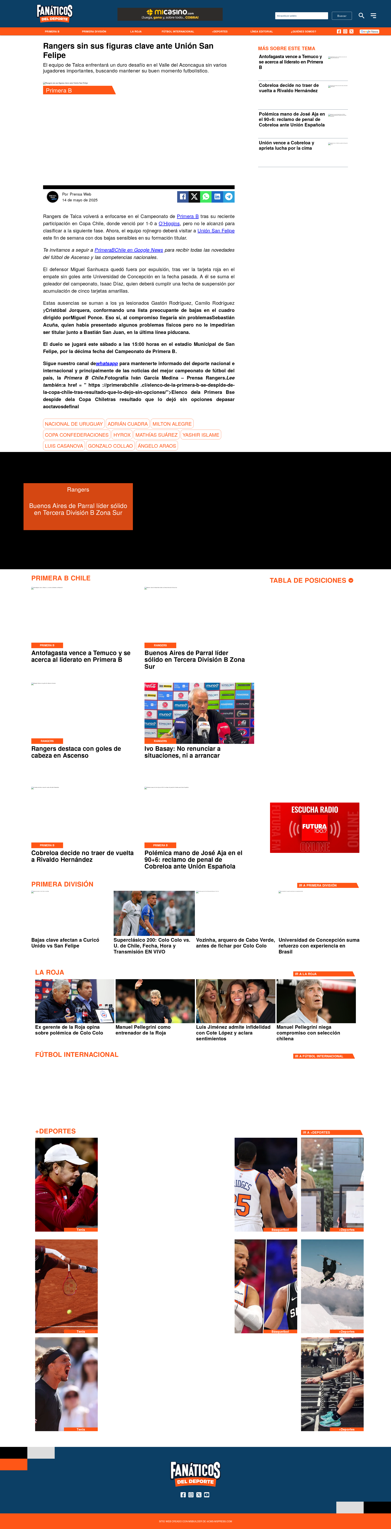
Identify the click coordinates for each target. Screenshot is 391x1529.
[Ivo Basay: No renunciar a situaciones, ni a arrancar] (199, 743)
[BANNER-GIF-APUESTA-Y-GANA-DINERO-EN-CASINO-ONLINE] (170, 20)
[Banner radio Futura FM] (315, 852)
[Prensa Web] (52, 202)
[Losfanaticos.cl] (362, 15)
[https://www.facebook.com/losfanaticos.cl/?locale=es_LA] (339, 31)
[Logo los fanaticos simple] (54, 26)
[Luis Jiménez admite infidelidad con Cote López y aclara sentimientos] (235, 1022)
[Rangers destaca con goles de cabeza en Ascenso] (43, 683)
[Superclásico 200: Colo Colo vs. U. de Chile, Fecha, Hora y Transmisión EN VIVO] (154, 935)
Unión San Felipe (216, 230)
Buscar (341, 16)
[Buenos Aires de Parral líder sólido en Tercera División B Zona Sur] (160, 587)
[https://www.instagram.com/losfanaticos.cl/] (345, 31)
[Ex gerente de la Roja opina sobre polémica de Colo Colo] (74, 1022)
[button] (74, 423)
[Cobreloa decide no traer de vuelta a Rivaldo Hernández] (338, 86)
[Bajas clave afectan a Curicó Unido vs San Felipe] (40, 891)
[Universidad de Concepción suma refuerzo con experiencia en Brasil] (291, 891)
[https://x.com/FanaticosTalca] (351, 31)
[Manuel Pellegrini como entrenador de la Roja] (155, 1022)
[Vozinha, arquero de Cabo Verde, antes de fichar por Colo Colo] (207, 891)
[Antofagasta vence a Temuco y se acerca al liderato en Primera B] (338, 57)
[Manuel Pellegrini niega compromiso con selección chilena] (316, 1022)
